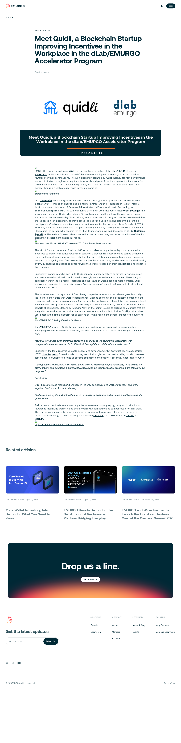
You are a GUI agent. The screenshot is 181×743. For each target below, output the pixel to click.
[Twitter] (7, 663)
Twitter (130, 415)
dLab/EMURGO (43, 327)
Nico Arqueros (50, 354)
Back (10, 17)
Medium (39, 418)
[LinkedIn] (13, 663)
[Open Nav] (170, 5)
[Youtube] (19, 663)
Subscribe (50, 641)
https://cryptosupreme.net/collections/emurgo (59, 424)
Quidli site (98, 415)
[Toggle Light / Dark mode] (162, 6)
